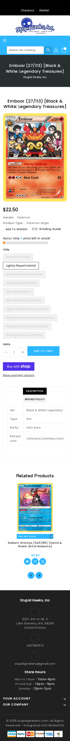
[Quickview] (27, 561)
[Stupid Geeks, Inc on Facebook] (20, 4)
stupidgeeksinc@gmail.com (35, 664)
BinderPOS (56, 725)
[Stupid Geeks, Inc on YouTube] (42, 4)
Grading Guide (50, 229)
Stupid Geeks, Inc (35, 77)
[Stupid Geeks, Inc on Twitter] (28, 4)
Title (6, 250)
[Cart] (64, 50)
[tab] (35, 391)
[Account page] (56, 50)
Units (6, 344)
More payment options (18, 375)
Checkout (27, 10)
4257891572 (35, 645)
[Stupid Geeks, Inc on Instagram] (35, 4)
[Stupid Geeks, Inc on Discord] (50, 4)
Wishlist (44, 10)
